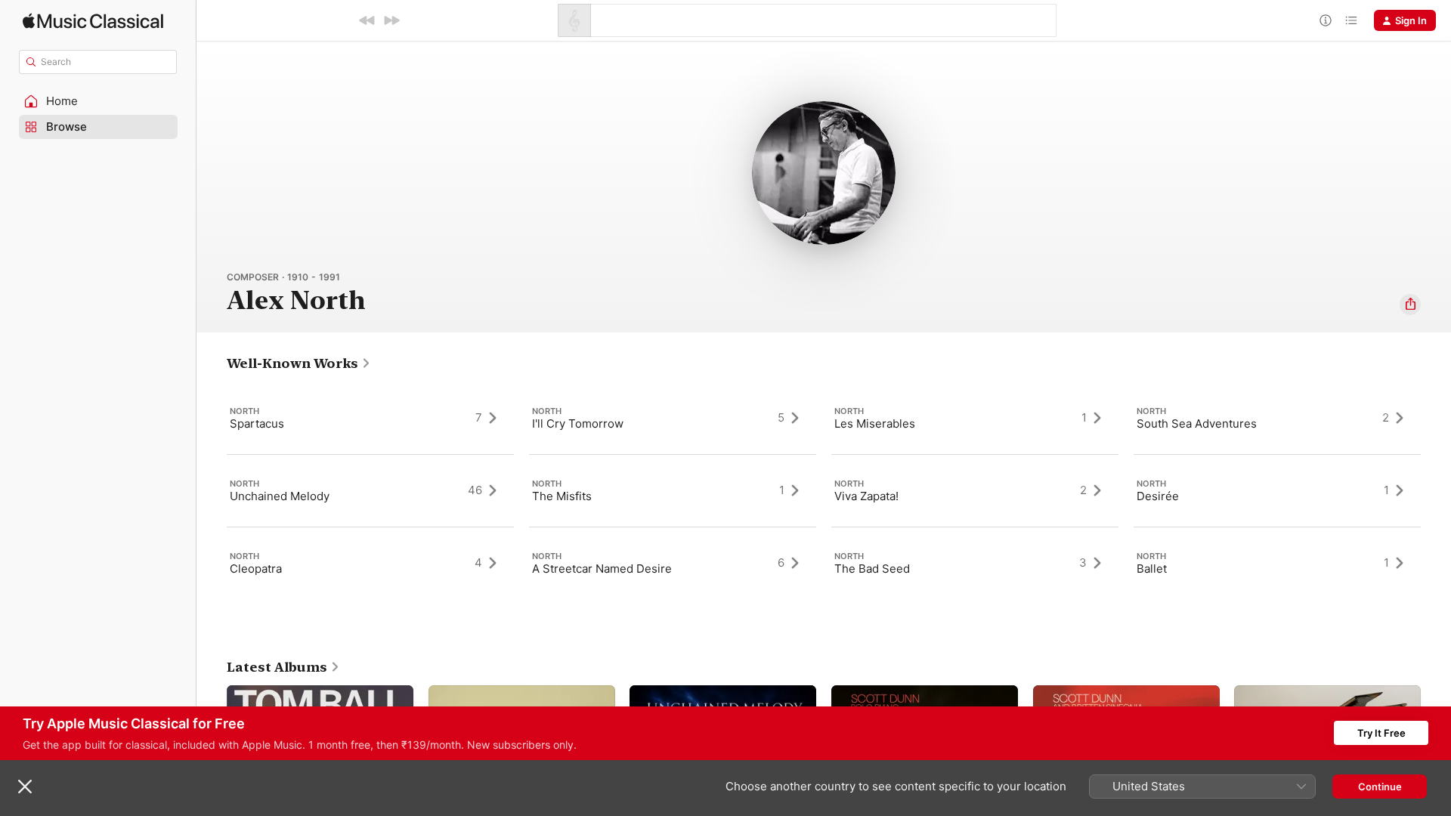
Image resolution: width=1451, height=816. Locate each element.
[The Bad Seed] (974, 563)
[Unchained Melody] (370, 490)
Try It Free (1381, 733)
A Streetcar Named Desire (602, 568)
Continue (1380, 786)
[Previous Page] (211, 490)
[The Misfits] (672, 490)
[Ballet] (1277, 563)
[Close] (25, 786)
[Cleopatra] (370, 563)
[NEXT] (391, 20)
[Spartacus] (370, 418)
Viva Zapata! (866, 496)
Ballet (1152, 568)
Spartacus (257, 423)
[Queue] (1351, 20)
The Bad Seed (872, 568)
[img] (93, 21)
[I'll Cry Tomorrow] (672, 418)
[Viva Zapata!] (974, 490)
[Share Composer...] (1410, 304)
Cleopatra (256, 568)
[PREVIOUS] (367, 20)
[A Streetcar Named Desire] (672, 563)
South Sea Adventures (1197, 423)
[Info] (1325, 20)
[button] (98, 101)
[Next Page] (1435, 490)
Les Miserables (874, 423)
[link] (299, 363)
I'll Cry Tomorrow (577, 423)
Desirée (1158, 496)
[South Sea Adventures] (1277, 418)
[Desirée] (1277, 490)
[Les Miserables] (974, 418)
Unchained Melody (279, 496)
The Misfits (562, 496)
